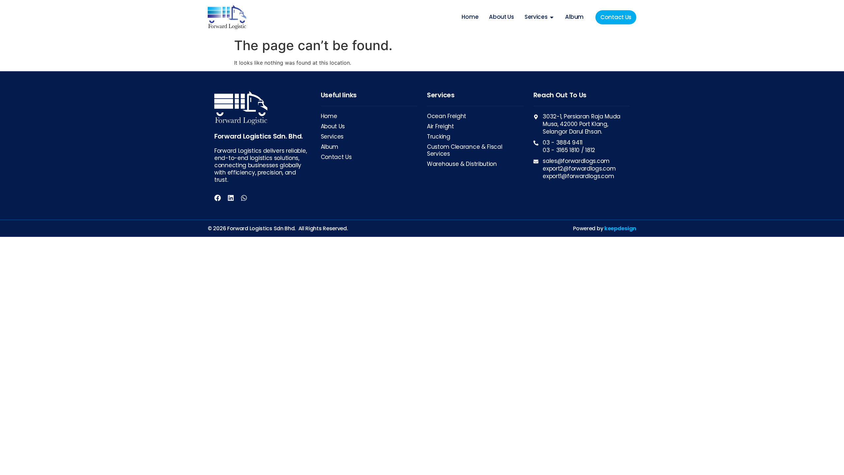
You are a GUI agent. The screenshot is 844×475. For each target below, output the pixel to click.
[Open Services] (552, 17)
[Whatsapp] (244, 198)
